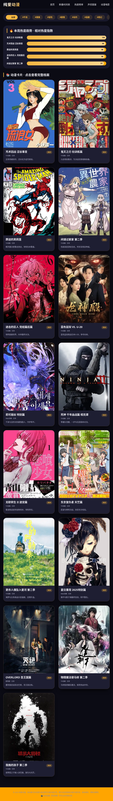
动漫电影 (105, 4)
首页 (52, 4)
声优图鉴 (92, 4)
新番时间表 (64, 4)
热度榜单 (78, 4)
